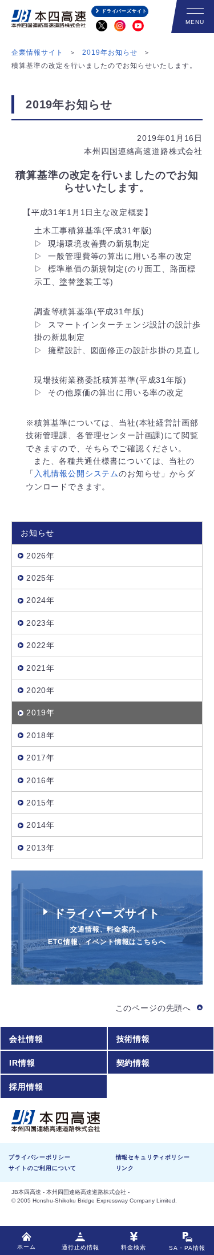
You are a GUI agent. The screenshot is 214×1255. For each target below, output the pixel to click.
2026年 (40, 555)
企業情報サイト (37, 52)
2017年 (40, 757)
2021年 (40, 668)
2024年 (40, 600)
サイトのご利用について (42, 1168)
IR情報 (22, 1062)
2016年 (40, 780)
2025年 (40, 577)
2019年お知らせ (110, 52)
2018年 (40, 735)
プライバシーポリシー (39, 1157)
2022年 (40, 645)
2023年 (40, 623)
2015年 (40, 802)
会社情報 (26, 1038)
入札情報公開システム (76, 473)
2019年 (40, 712)
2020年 (40, 690)
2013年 (40, 847)
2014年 (40, 824)
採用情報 (26, 1086)
